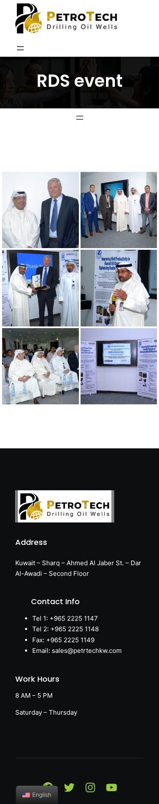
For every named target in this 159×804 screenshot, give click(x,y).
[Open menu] (20, 48)
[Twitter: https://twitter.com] (69, 787)
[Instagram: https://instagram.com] (90, 787)
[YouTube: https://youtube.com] (111, 787)
